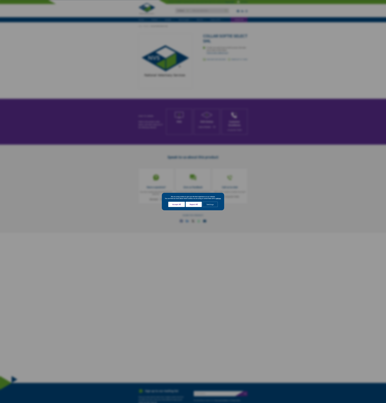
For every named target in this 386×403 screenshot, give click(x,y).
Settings (210, 204)
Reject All (194, 204)
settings (218, 198)
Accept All (176, 204)
